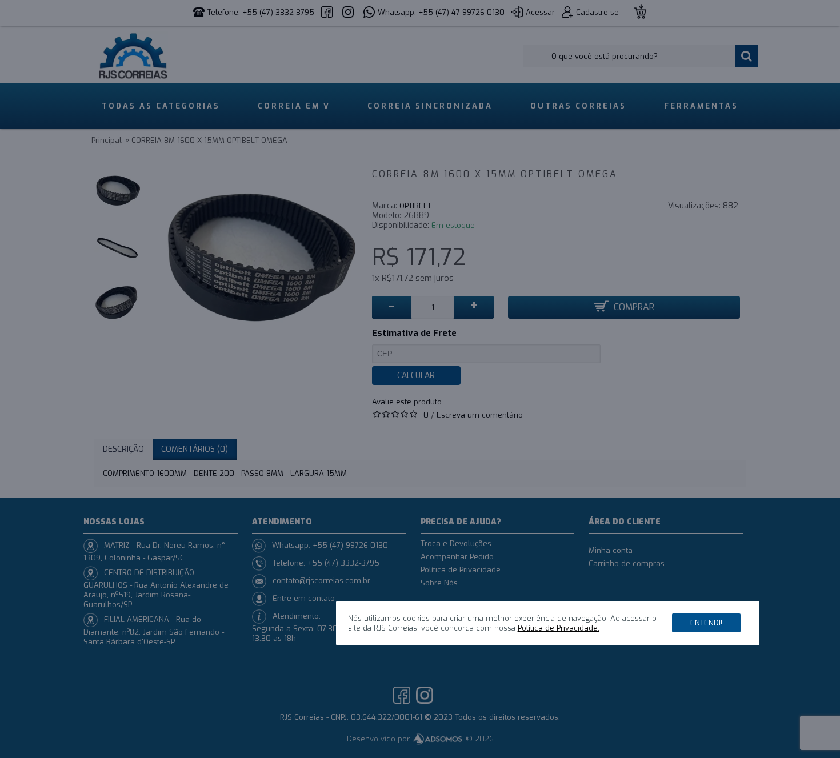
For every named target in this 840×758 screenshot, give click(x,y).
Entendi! (706, 622)
